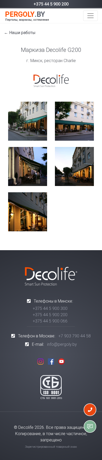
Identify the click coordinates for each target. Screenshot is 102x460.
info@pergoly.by (62, 344)
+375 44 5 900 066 (50, 321)
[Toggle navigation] (90, 15)
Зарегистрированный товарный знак (51, 446)
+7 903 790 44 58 (74, 335)
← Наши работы (20, 32)
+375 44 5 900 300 (50, 308)
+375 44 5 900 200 (51, 4)
